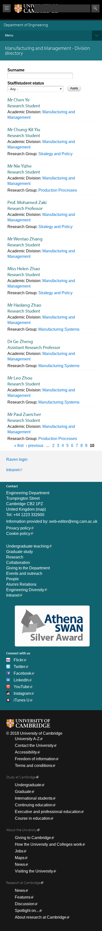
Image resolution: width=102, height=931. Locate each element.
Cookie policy (18, 533)
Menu (9, 35)
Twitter (19, 667)
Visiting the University (34, 871)
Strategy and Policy (55, 154)
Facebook (22, 673)
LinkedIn (21, 680)
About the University (21, 829)
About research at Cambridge (40, 917)
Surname (16, 70)
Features (22, 897)
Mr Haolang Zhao (24, 305)
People (12, 579)
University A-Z (27, 739)
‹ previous (34, 445)
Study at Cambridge (21, 777)
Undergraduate (28, 785)
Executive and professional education (48, 812)
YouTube (21, 687)
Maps (20, 858)
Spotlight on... (27, 910)
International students (33, 798)
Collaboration (18, 562)
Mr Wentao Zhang (25, 239)
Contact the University (34, 745)
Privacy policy (18, 528)
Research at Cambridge (23, 882)
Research (14, 557)
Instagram (22, 693)
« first (19, 445)
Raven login (16, 459)
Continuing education (33, 805)
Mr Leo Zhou (19, 378)
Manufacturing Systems (58, 329)
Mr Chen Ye (18, 100)
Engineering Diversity (25, 590)
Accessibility (26, 752)
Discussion (24, 904)
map (41, 509)
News (20, 864)
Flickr (18, 660)
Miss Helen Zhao (23, 268)
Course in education (32, 818)
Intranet (12, 470)
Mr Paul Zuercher (24, 414)
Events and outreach (24, 573)
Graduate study (19, 552)
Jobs (19, 851)
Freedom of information (35, 759)
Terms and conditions (33, 765)
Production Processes (57, 190)
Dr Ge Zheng (20, 341)
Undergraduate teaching (27, 546)
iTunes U (21, 700)
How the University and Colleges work (48, 844)
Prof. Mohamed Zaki (27, 202)
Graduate (23, 791)
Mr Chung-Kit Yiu (23, 129)
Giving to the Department (28, 568)
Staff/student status (25, 83)
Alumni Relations (21, 584)
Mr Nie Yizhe (19, 166)
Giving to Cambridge (33, 838)
